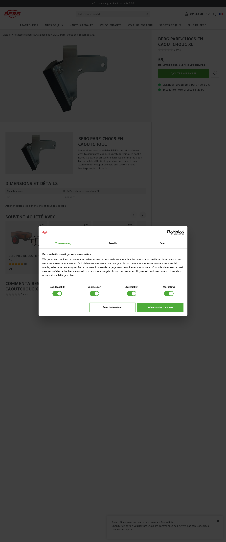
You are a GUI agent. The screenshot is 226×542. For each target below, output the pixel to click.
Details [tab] (113, 243)
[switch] (94, 293)
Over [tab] (162, 243)
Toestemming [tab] (63, 243)
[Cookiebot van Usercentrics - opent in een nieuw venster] (169, 232)
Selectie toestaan (112, 307)
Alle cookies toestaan (160, 307)
